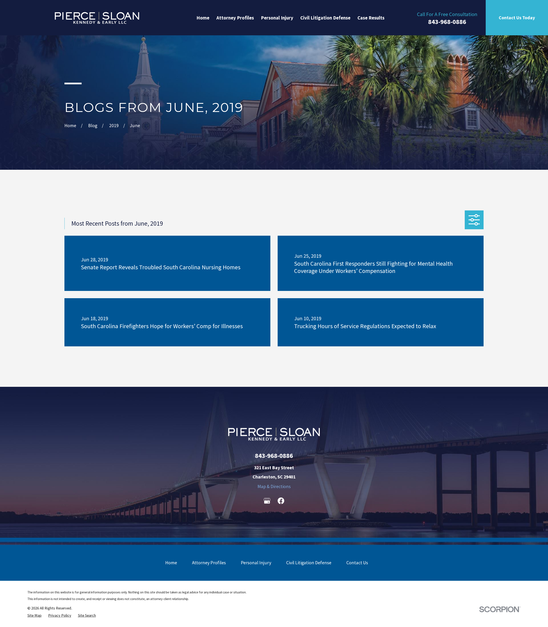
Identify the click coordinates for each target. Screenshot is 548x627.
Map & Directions (274, 486)
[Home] (97, 18)
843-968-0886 (447, 21)
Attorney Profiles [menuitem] (235, 18)
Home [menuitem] (203, 18)
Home (171, 563)
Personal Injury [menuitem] (277, 18)
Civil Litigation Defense (308, 563)
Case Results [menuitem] (370, 18)
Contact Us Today (517, 18)
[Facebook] (281, 500)
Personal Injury (256, 563)
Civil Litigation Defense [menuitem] (325, 18)
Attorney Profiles (209, 563)
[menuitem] (34, 615)
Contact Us (357, 563)
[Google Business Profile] (267, 500)
